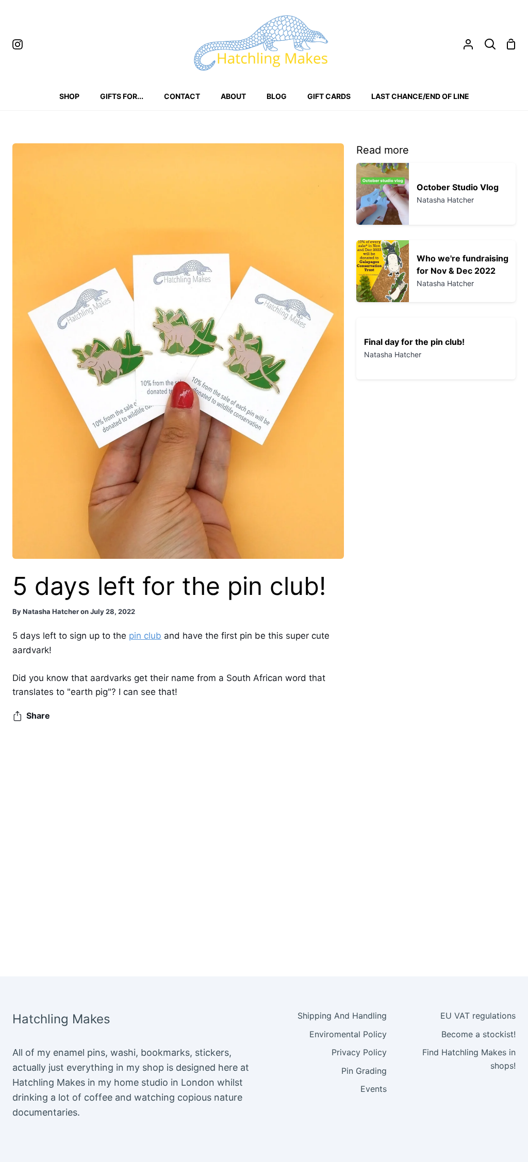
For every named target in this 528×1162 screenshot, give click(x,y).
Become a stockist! (478, 1034)
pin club (145, 635)
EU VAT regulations (478, 1015)
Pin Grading (364, 1071)
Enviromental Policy (348, 1034)
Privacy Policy (359, 1052)
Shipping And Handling (342, 1015)
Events (373, 1089)
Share (38, 715)
